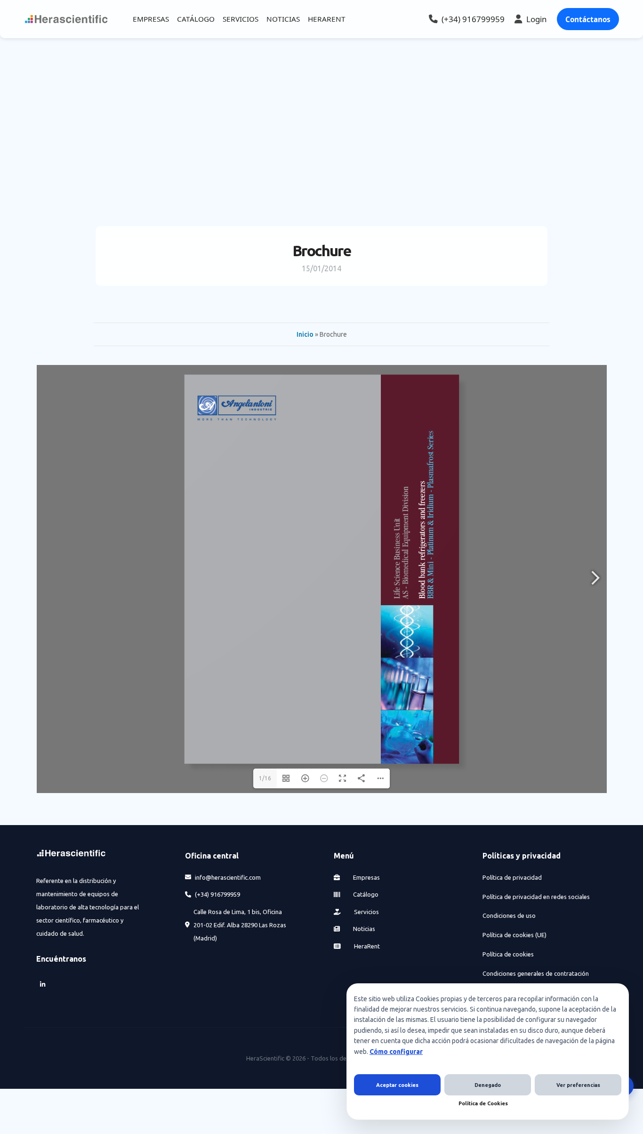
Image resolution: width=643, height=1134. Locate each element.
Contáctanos (588, 19)
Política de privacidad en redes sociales (536, 896)
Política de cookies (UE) (514, 935)
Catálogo (365, 894)
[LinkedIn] (42, 984)
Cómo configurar (396, 1051)
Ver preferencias (578, 1085)
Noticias (363, 928)
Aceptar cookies (397, 1085)
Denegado (487, 1085)
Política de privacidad (512, 877)
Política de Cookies (483, 1103)
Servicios (366, 911)
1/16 (265, 778)
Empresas (366, 877)
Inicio (305, 334)
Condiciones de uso (509, 915)
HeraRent (366, 946)
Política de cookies (508, 954)
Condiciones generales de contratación (535, 973)
